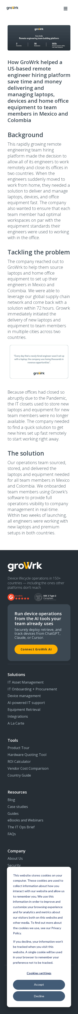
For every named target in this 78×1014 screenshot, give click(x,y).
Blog (11, 800)
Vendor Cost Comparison (28, 768)
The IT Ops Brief (21, 827)
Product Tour (18, 748)
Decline (39, 996)
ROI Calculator (19, 762)
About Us (15, 858)
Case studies (18, 807)
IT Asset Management (26, 682)
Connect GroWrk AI (36, 649)
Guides (13, 814)
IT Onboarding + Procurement (32, 689)
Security (14, 865)
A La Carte (16, 723)
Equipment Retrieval (24, 710)
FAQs (12, 834)
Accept (39, 984)
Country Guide (19, 775)
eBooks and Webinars (25, 820)
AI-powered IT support (26, 703)
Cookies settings (39, 973)
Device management (24, 696)
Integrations (18, 716)
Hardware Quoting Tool (27, 755)
